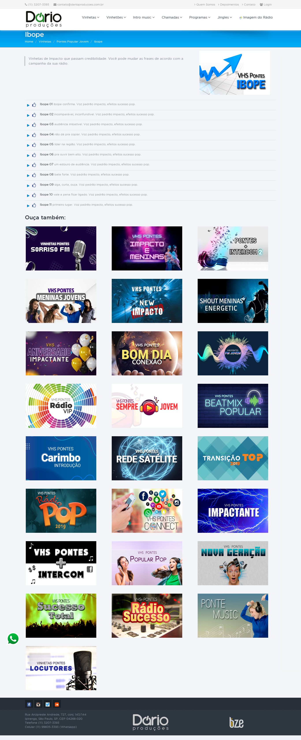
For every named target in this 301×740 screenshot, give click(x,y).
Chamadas (171, 17)
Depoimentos (229, 4)
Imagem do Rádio (257, 17)
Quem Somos (205, 4)
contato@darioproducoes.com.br (80, 4)
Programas (198, 17)
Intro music (142, 17)
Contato (249, 4)
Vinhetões (115, 17)
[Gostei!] (34, 105)
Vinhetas (89, 17)
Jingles (223, 17)
